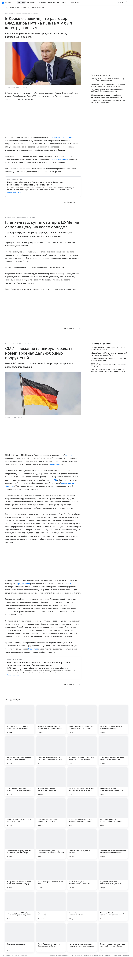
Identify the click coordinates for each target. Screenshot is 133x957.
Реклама (16, 955)
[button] (43, 63)
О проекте (52, 955)
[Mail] (3, 2)
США (71, 584)
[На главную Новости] (9, 2)
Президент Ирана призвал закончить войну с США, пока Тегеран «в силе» (108, 80)
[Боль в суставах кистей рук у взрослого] (51, 906)
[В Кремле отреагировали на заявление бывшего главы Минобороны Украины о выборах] (19, 719)
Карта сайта (126, 955)
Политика (36, 13)
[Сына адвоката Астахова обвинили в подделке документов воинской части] (51, 813)
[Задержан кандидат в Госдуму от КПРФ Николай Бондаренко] (113, 844)
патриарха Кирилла (59, 159)
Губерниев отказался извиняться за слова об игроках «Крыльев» (108, 359)
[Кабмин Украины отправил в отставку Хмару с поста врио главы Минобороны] (51, 719)
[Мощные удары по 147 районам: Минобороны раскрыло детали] (19, 906)
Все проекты (24, 955)
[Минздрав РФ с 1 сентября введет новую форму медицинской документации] (113, 906)
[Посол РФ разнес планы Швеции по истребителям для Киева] (113, 937)
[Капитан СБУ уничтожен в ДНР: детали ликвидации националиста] (113, 719)
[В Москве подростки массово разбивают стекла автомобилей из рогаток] (51, 750)
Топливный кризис (37, 8)
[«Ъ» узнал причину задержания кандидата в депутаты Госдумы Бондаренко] (82, 937)
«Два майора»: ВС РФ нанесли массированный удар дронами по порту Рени (109, 354)
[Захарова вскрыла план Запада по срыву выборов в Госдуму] (19, 875)
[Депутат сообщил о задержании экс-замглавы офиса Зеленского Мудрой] (82, 781)
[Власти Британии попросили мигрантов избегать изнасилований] (82, 906)
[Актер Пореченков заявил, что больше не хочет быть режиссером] (51, 937)
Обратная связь (116, 955)
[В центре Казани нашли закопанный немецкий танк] (113, 875)
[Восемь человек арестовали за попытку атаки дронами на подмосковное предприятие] (19, 750)
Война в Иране (13, 8)
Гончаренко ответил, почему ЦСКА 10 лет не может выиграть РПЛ (108, 348)
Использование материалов (102, 955)
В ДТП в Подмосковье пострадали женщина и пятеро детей (108, 365)
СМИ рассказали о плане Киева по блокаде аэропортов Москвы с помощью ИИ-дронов (108, 370)
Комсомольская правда (23, 13)
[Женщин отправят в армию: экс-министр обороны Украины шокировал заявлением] (82, 750)
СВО (24, 8)
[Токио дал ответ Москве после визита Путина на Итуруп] (113, 750)
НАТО (55, 480)
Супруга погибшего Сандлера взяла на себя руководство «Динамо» (108, 101)
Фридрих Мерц (23, 584)
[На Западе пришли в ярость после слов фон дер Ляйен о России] (113, 813)
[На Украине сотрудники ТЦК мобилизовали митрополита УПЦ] (51, 844)
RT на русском (21, 217)
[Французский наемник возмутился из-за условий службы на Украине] (51, 781)
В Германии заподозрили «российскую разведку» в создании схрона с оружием (106, 96)
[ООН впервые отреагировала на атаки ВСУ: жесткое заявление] (19, 781)
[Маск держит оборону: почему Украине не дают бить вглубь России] (19, 844)
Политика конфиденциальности (84, 955)
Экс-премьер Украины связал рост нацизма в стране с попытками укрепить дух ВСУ (108, 85)
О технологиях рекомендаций (64, 955)
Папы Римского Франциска (60, 137)
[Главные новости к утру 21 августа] (82, 844)
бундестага (33, 649)
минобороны (54, 464)
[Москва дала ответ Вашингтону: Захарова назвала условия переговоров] (82, 719)
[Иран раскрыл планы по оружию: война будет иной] (19, 813)
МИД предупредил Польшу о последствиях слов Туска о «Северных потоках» (107, 91)
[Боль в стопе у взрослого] (19, 937)
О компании (9, 955)
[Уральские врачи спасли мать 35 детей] (51, 875)
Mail (3, 955)
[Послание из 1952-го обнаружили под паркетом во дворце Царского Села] (113, 781)
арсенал (68, 455)
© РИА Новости (22, 344)
